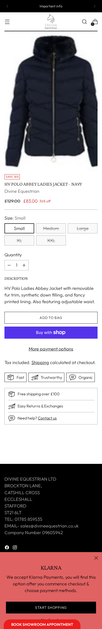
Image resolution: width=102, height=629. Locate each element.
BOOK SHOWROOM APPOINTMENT (42, 624)
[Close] (96, 558)
